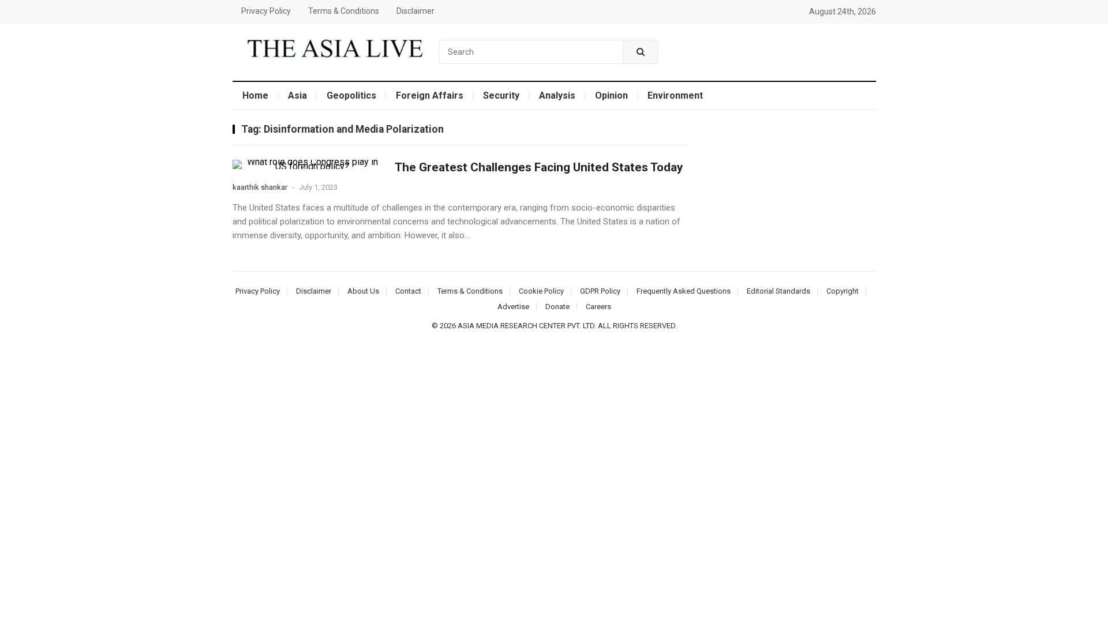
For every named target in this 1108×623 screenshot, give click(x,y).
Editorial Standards (778, 291)
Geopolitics (351, 95)
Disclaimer (415, 11)
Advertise (513, 306)
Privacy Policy (266, 11)
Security (501, 95)
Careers (598, 306)
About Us (363, 291)
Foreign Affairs (429, 95)
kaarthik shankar (260, 187)
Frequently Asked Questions (684, 291)
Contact (408, 291)
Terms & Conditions (343, 11)
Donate (557, 306)
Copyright (842, 291)
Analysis (557, 95)
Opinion (611, 95)
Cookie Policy (541, 291)
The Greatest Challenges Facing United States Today (539, 167)
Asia (297, 95)
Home (255, 95)
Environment (675, 95)
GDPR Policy (600, 291)
